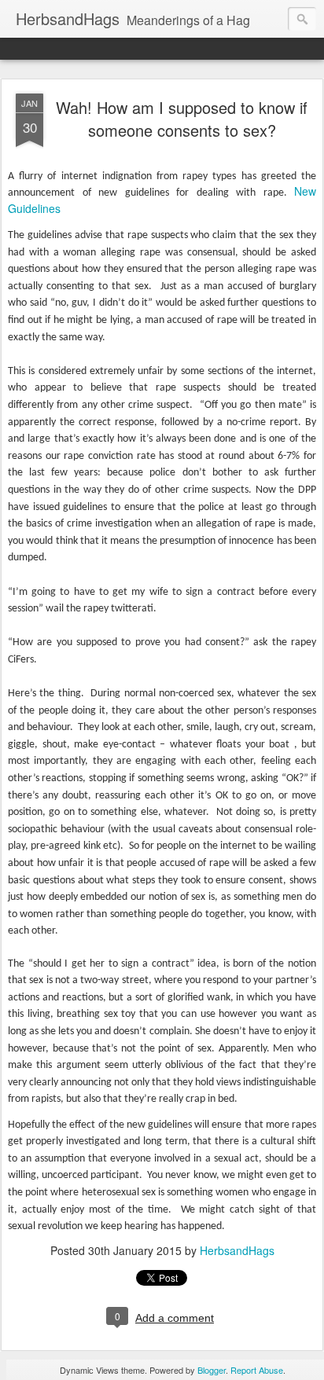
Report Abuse (256, 1369)
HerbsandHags (237, 1250)
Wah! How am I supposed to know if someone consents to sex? (181, 118)
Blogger (211, 1369)
